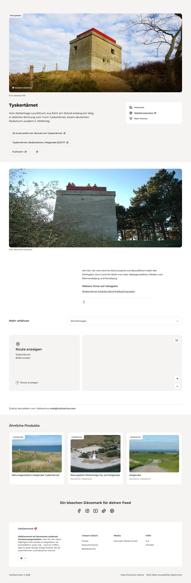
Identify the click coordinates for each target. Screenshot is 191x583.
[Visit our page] (87, 510)
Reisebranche (89, 549)
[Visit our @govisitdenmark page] (103, 510)
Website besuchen (143, 113)
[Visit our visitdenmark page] (95, 510)
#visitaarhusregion (125, 291)
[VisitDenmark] (27, 528)
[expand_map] (177, 340)
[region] (132, 363)
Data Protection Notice (132, 575)
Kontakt (150, 545)
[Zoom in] (177, 378)
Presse (85, 541)
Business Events (90, 545)
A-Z (147, 541)
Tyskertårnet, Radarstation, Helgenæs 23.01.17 (38, 142)
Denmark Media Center (126, 541)
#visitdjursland (106, 291)
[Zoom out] (177, 386)
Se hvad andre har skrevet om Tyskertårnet (37, 133)
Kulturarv (17, 151)
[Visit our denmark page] (79, 510)
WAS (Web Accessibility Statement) (164, 575)
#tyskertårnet (89, 291)
